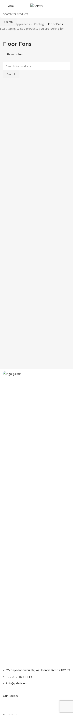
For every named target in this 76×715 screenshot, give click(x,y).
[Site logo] (36, 5)
